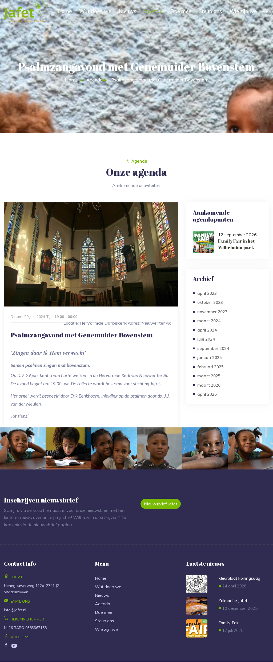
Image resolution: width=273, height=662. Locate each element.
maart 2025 (208, 375)
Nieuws (127, 11)
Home (65, 11)
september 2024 (213, 348)
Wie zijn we (243, 11)
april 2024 (207, 330)
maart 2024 (208, 320)
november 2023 (212, 311)
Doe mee (180, 11)
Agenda (153, 11)
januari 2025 (209, 357)
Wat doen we (95, 11)
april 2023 (207, 293)
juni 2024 (206, 339)
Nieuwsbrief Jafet (160, 503)
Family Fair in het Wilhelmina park (236, 244)
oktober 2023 (210, 302)
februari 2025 (210, 366)
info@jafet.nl (15, 609)
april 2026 (207, 394)
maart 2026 (208, 385)
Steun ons (210, 11)
